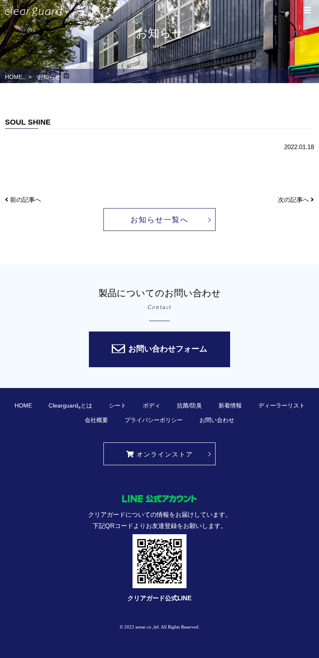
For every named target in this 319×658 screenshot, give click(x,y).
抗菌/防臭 (189, 405)
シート (117, 405)
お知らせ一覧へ (159, 220)
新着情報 (230, 405)
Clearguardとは (70, 406)
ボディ (151, 405)
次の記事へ (294, 199)
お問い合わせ (216, 420)
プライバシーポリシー (154, 420)
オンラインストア (165, 454)
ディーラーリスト (281, 405)
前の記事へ (24, 199)
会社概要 (96, 420)
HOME (13, 77)
